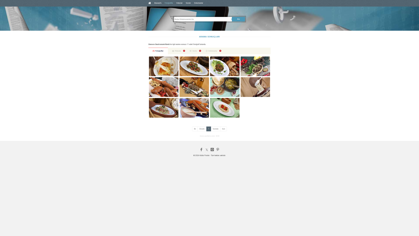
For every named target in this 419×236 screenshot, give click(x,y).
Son (223, 129)
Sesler (188, 3)
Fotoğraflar (169, 3)
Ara (238, 19)
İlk (195, 129)
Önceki (202, 129)
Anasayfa (157, 3)
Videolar (179, 3)
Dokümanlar (198, 3)
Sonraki (215, 129)
